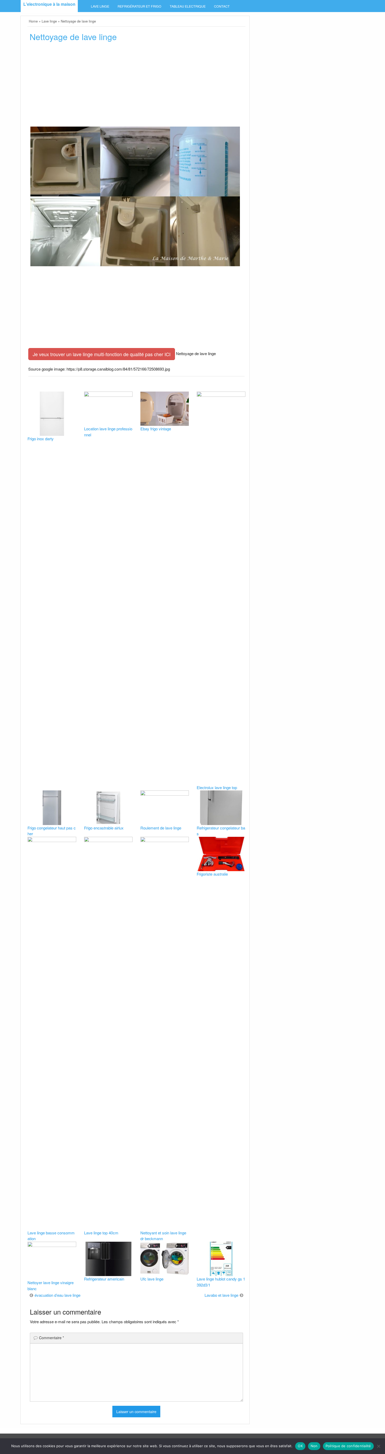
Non (314, 1446)
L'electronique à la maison (49, 4)
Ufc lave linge (151, 1279)
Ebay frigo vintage (155, 428)
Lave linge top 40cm (101, 1232)
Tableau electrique (188, 6)
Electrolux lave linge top (217, 787)
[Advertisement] (136, 85)
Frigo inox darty (41, 438)
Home (33, 21)
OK (300, 1446)
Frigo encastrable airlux (104, 828)
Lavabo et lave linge (221, 1295)
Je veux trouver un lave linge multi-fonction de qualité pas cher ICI (101, 354)
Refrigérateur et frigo (139, 6)
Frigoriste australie (212, 874)
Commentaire (51, 1337)
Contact (222, 6)
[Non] (378, 1446)
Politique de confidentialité (348, 1446)
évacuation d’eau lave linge (57, 1295)
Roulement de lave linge (160, 828)
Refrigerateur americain (104, 1279)
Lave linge (100, 6)
